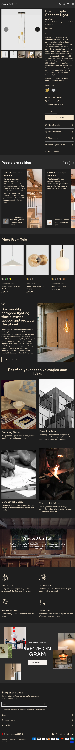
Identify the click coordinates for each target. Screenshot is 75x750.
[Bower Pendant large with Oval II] (12, 260)
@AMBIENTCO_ (37, 662)
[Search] (60, 4)
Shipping (58, 22)
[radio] (47, 90)
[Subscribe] (45, 704)
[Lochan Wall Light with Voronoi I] (37, 260)
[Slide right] (37, 29)
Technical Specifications (54, 34)
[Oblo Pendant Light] (62, 260)
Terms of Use (28, 709)
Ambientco (12, 739)
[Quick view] (20, 249)
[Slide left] (65, 163)
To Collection (11, 359)
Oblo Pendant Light (58, 286)
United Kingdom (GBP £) (13, 734)
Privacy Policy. (40, 709)
